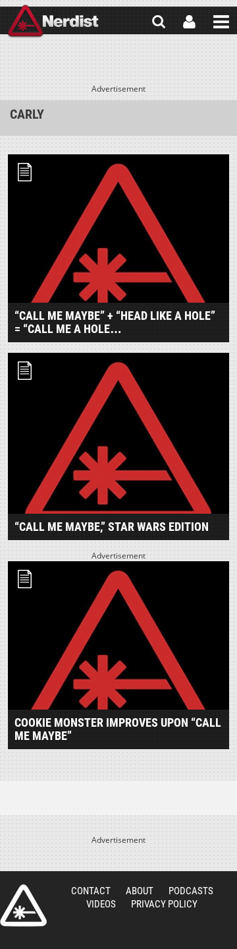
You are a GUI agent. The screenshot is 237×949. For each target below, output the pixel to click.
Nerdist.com (23, 905)
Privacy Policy (164, 904)
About (139, 891)
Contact (91, 891)
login (189, 21)
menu (221, 21)
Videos (101, 904)
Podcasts (191, 891)
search (158, 21)
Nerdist (53, 22)
